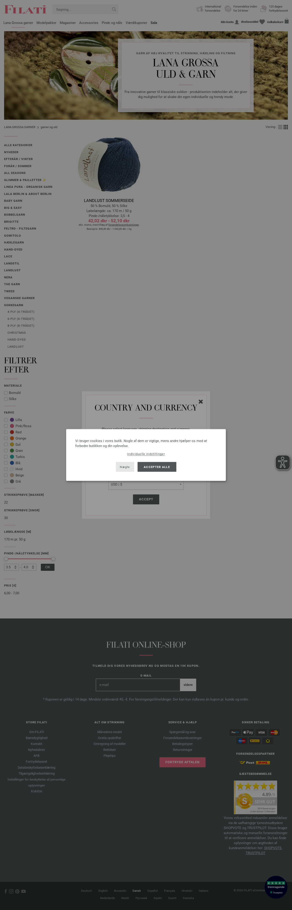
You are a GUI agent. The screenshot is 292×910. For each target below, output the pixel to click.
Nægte (125, 466)
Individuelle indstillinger (146, 454)
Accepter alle (157, 466)
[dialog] (146, 455)
